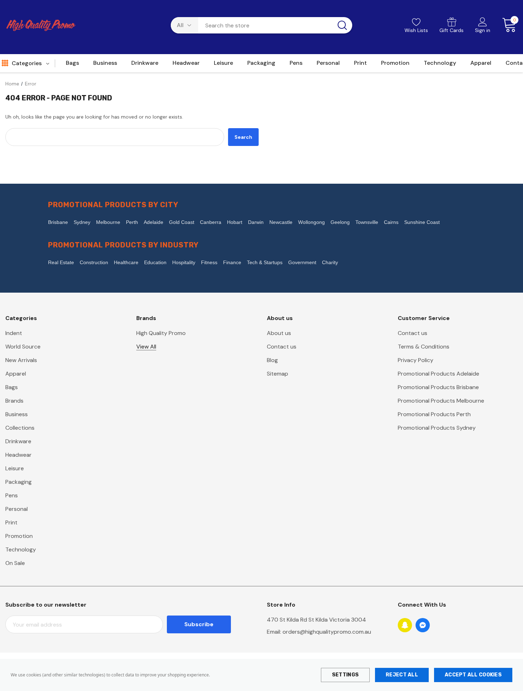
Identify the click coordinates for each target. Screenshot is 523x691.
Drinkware (18, 441)
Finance (232, 262)
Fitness (209, 262)
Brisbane (58, 222)
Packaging (18, 482)
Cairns (391, 222)
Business (16, 414)
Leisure (14, 468)
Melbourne (108, 222)
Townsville (366, 222)
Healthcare (126, 262)
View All (146, 346)
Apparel (15, 373)
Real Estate (61, 262)
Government (302, 262)
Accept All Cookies (473, 675)
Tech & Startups (264, 262)
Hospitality (183, 262)
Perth (132, 222)
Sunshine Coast (422, 222)
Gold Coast (181, 222)
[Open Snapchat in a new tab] (405, 625)
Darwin (256, 222)
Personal (16, 509)
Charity (330, 262)
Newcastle (280, 222)
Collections (20, 427)
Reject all (402, 675)
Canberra (210, 222)
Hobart (234, 222)
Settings (345, 675)
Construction (94, 262)
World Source (23, 346)
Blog (272, 360)
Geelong (340, 222)
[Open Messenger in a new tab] (423, 625)
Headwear (18, 455)
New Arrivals (21, 360)
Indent (13, 333)
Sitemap (277, 373)
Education (155, 262)
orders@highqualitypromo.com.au (326, 631)
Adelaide (153, 222)
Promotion (19, 536)
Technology (20, 549)
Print (11, 522)
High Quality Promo (161, 333)
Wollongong (311, 222)
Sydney (82, 222)
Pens (11, 495)
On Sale (15, 563)
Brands (14, 400)
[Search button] (342, 25)
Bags (11, 387)
